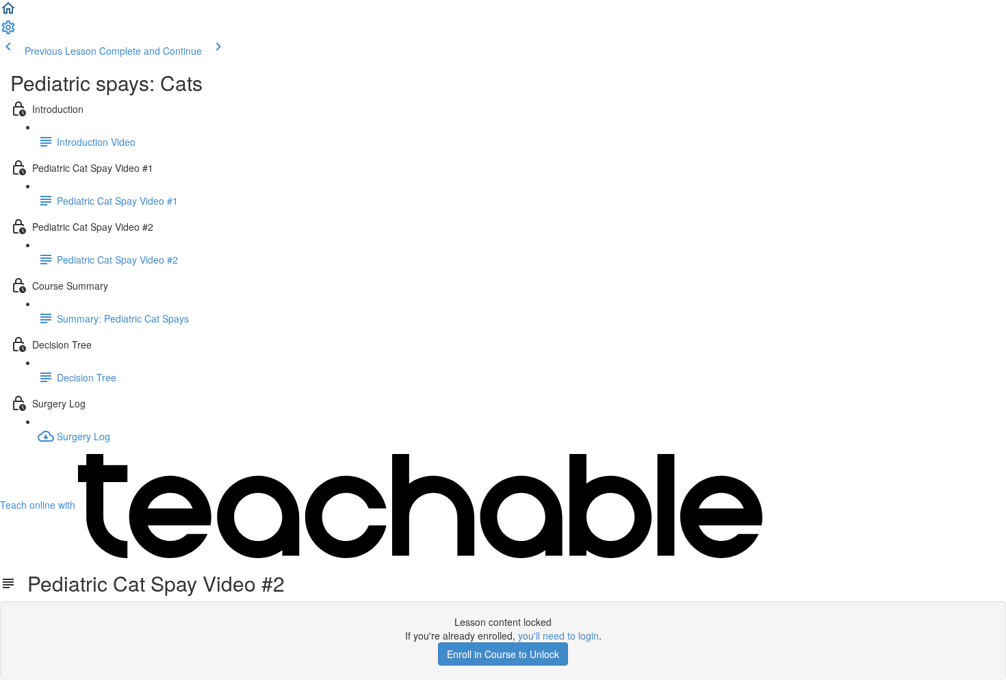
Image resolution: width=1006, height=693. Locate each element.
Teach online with (39, 505)
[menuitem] (8, 31)
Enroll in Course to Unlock (503, 654)
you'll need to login (558, 635)
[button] (8, 12)
